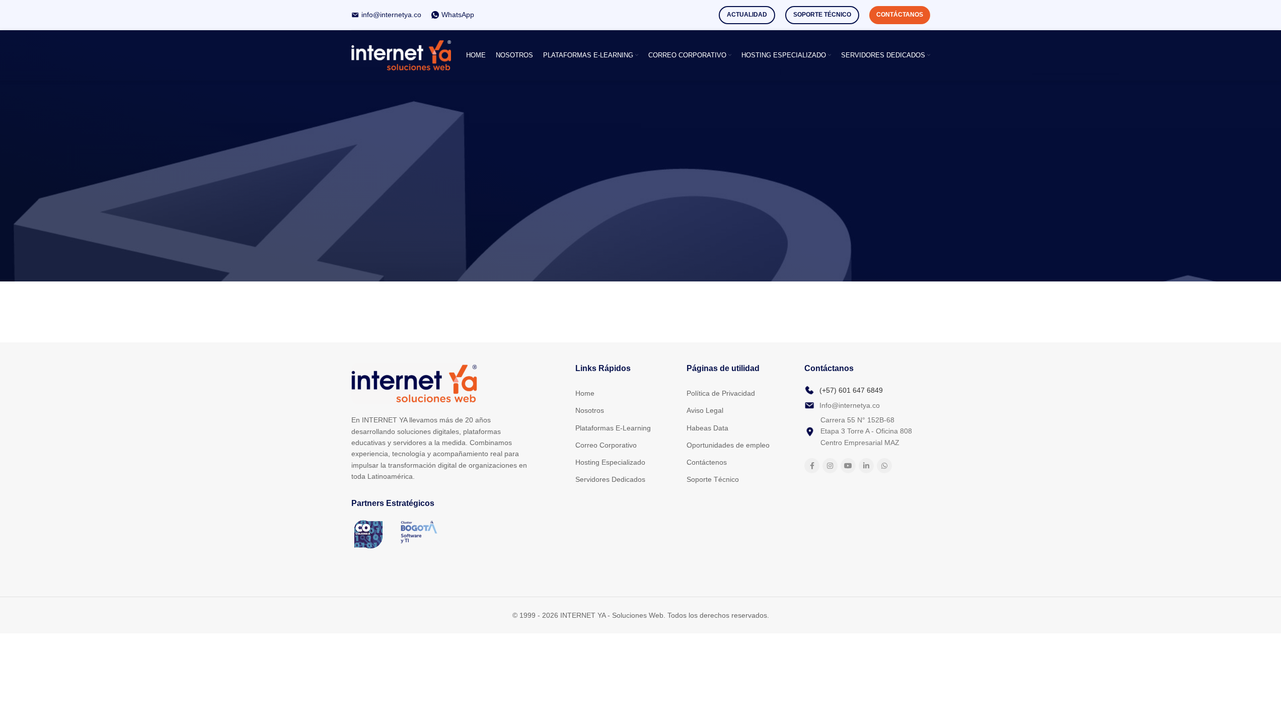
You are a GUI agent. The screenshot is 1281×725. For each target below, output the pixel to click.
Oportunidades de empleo (728, 445)
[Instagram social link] (830, 465)
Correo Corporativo (606, 445)
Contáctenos (707, 462)
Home (584, 393)
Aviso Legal (705, 410)
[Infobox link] (386, 14)
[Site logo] (401, 54)
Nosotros (589, 410)
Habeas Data (707, 428)
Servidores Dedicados (610, 479)
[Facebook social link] (811, 465)
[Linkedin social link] (866, 465)
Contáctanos (899, 14)
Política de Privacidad (721, 393)
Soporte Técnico (822, 14)
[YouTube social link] (848, 465)
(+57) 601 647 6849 (851, 390)
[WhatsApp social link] (884, 465)
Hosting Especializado (610, 462)
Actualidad (747, 14)
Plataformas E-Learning (613, 428)
